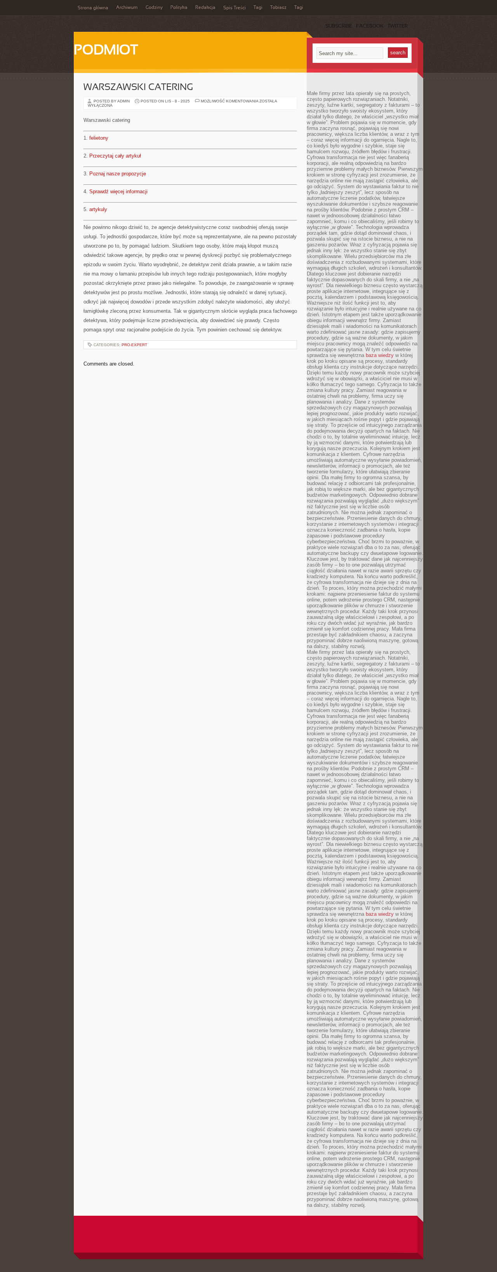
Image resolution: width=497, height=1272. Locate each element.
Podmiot (106, 50)
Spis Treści (234, 8)
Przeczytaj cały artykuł (115, 156)
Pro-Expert (134, 345)
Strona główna (93, 8)
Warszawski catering (138, 87)
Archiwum (127, 7)
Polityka (179, 7)
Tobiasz (278, 7)
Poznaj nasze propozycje (117, 174)
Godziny (154, 7)
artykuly (98, 209)
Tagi (258, 7)
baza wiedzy (380, 355)
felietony (98, 138)
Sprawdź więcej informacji (118, 191)
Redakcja (205, 7)
